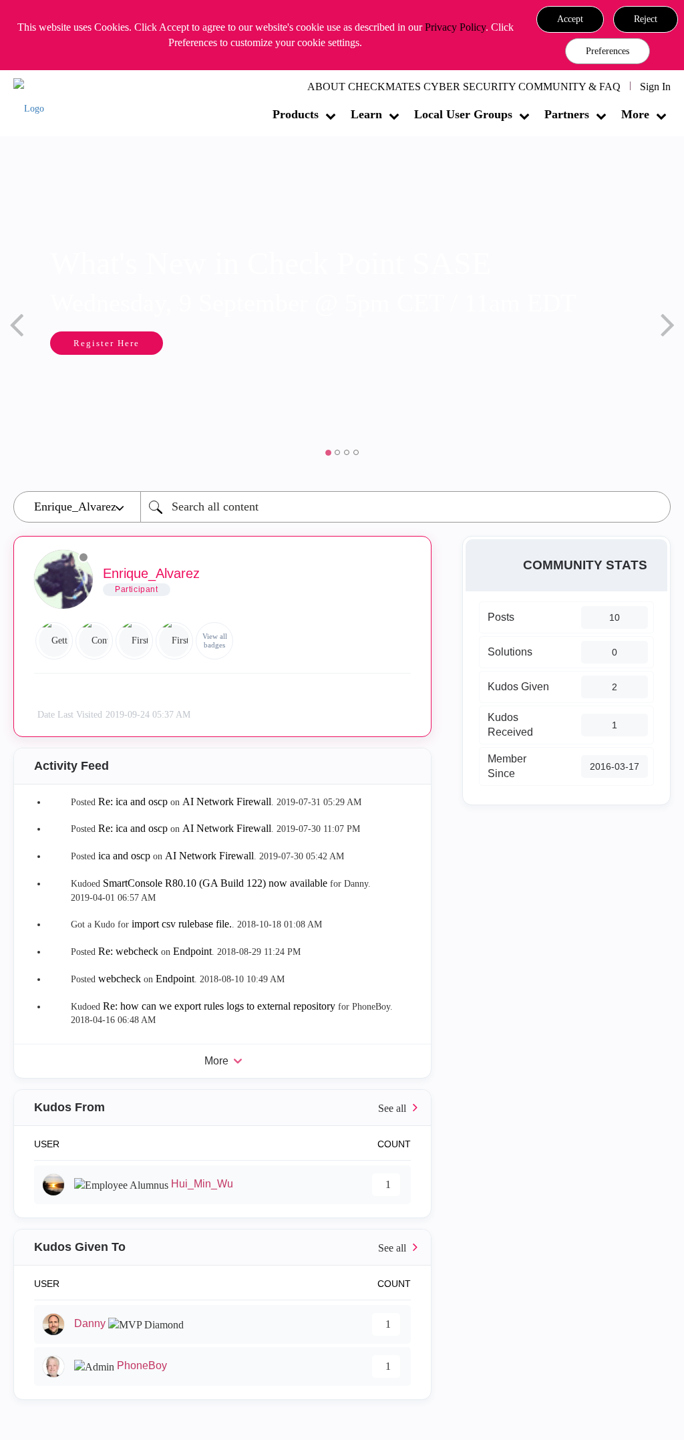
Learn (366, 114)
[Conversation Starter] (94, 641)
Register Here (106, 343)
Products (296, 114)
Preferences (607, 51)
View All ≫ (222, 1107)
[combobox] (405, 507)
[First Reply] (134, 641)
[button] (570, 19)
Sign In (655, 86)
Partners (566, 114)
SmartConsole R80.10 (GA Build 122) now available (215, 883)
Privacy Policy (455, 27)
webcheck (119, 978)
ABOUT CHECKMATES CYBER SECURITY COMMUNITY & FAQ (464, 86)
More (635, 114)
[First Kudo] (174, 641)
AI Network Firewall (226, 801)
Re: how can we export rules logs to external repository (219, 1006)
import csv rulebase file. (182, 923)
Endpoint (192, 951)
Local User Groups (463, 114)
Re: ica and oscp (133, 801)
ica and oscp (124, 855)
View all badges (214, 640)
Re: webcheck (128, 951)
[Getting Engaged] (54, 641)
